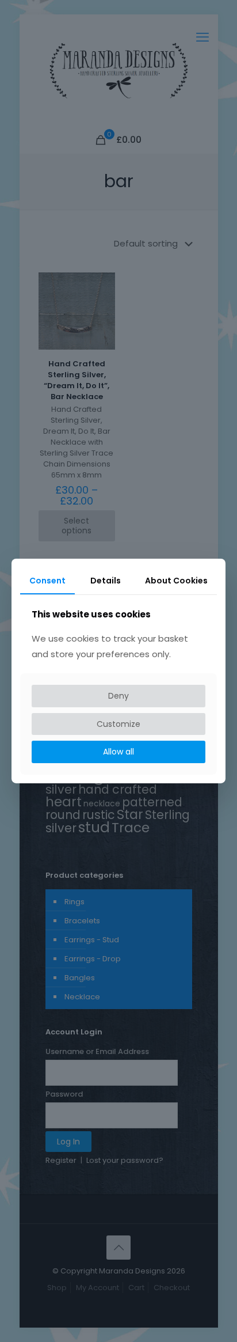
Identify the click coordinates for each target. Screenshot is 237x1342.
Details (105, 580)
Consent (47, 580)
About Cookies (176, 580)
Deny (118, 696)
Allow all (118, 751)
